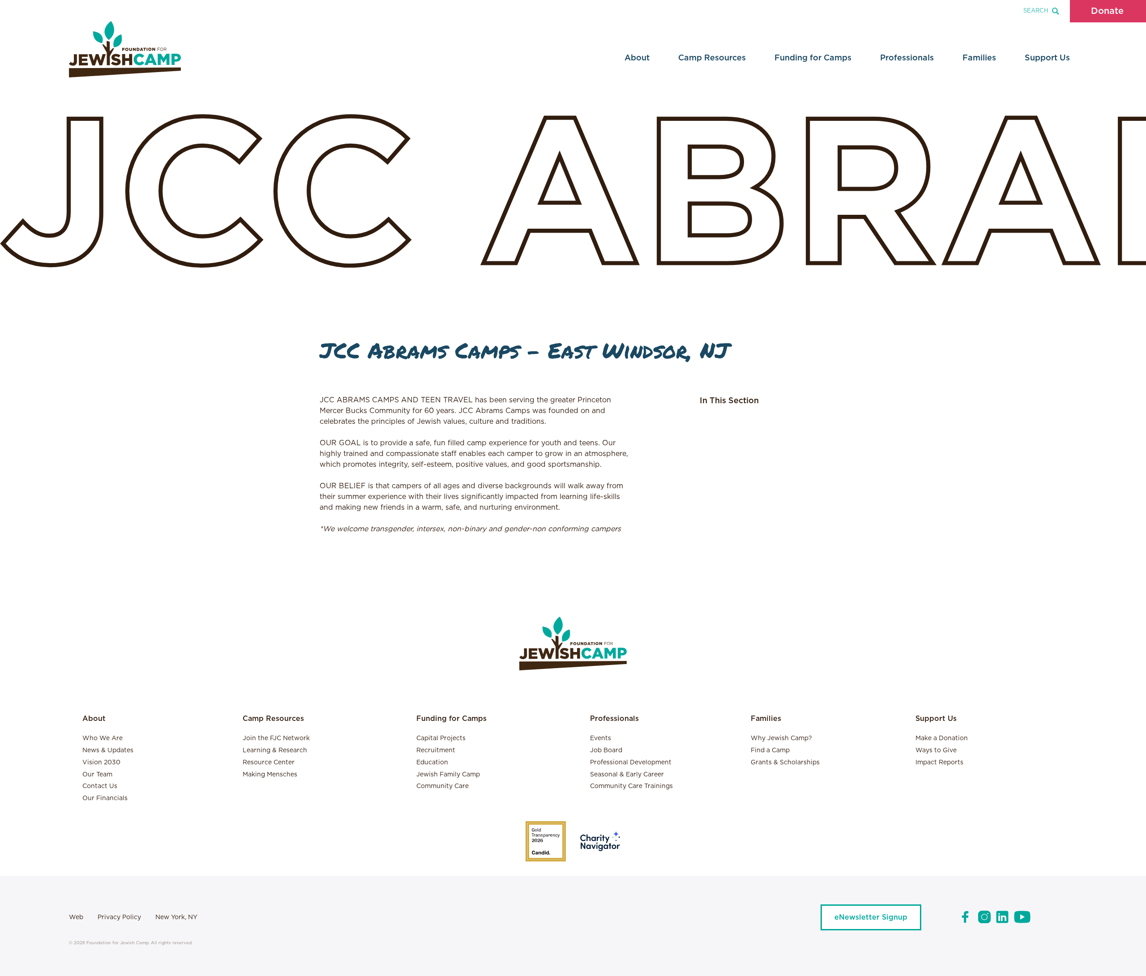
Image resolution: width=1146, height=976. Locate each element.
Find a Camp (770, 750)
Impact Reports (939, 762)
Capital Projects (441, 738)
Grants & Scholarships (785, 762)
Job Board (606, 750)
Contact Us (99, 786)
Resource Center (269, 762)
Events (600, 738)
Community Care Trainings (631, 786)
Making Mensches (270, 774)
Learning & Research (275, 750)
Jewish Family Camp (448, 774)
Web (76, 917)
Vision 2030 (101, 762)
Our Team (97, 774)
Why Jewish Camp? (781, 738)
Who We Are (102, 738)
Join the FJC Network (276, 738)
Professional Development (630, 762)
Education (432, 762)
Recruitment (435, 750)
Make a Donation (941, 738)
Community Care (442, 786)
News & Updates (107, 750)
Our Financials (105, 798)
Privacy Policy (119, 917)
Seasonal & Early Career (627, 774)
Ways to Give (936, 750)
